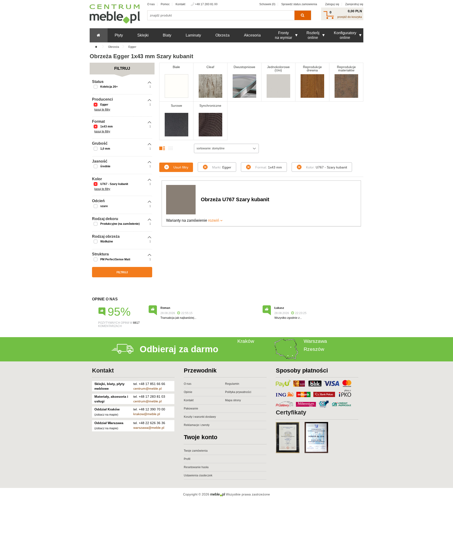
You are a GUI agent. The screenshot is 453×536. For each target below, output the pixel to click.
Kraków (245, 341)
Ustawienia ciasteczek (198, 475)
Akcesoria (252, 35)
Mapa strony (233, 400)
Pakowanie (191, 408)
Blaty (167, 35)
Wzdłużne (106, 241)
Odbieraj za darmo (179, 349)
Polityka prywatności (238, 392)
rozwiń (213, 220)
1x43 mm (106, 126)
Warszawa (315, 341)
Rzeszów (314, 349)
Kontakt (180, 4)
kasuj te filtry (102, 109)
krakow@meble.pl (146, 414)
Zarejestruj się (354, 4)
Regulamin (232, 383)
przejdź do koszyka (349, 17)
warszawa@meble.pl (148, 428)
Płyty (119, 35)
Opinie (188, 392)
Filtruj (122, 272)
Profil (187, 459)
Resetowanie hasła (196, 467)
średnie (105, 166)
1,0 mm (105, 148)
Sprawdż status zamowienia (299, 4)
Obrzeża (222, 35)
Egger (104, 104)
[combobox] (226, 148)
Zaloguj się (332, 4)
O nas (151, 4)
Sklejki (143, 35)
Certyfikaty (291, 412)
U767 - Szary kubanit (114, 184)
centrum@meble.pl (147, 388)
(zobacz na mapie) (106, 414)
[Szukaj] (302, 15)
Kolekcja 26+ (109, 86)
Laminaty (193, 35)
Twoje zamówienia (196, 450)
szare (104, 206)
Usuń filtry (180, 167)
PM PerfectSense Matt (115, 259)
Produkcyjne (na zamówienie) (120, 223)
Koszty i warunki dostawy (200, 416)
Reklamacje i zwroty (197, 425)
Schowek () (267, 4)
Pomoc (165, 4)
